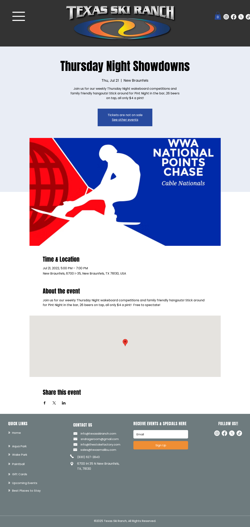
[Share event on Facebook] (44, 402)
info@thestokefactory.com (100, 444)
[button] (18, 16)
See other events (125, 119)
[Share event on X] (54, 402)
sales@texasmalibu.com (98, 450)
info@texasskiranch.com (98, 433)
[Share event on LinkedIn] (64, 402)
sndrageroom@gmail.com (100, 439)
